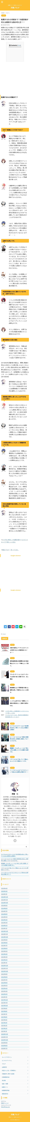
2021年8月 (4, 1011)
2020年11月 (4, 1037)
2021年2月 (4, 1028)
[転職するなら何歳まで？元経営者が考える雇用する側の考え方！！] (16, 626)
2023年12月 (4, 931)
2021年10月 (4, 1005)
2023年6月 (4, 948)
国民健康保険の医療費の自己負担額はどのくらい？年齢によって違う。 (19, 663)
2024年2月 (4, 925)
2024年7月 (4, 911)
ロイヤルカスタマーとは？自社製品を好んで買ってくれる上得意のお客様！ (19, 727)
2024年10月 (4, 902)
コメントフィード (6, 1105)
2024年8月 (4, 908)
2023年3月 (4, 957)
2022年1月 (4, 997)
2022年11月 (4, 968)
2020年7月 (4, 1048)
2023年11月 (4, 934)
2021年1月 (4, 1031)
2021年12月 (4, 1000)
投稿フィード (5, 1103)
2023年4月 (4, 954)
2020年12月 (4, 1034)
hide (19, 45)
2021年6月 (4, 1017)
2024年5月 (4, 917)
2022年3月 (4, 991)
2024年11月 (4, 900)
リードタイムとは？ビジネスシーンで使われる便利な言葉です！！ (14, 873)
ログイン (3, 1101)
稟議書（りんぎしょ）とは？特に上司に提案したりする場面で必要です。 (19, 750)
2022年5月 (4, 985)
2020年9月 (4, 1043)
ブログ (4, 634)
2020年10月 (4, 1040)
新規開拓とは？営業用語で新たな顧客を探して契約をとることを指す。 (19, 690)
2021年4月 (4, 1023)
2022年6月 (4, 982)
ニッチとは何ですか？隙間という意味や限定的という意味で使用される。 (19, 703)
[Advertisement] (15, 78)
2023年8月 (4, 942)
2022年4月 (4, 988)
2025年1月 (4, 894)
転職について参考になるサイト (15, 1117)
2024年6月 (4, 914)
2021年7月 (4, 1014)
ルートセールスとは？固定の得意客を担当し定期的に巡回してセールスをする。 (19, 738)
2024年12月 (4, 897)
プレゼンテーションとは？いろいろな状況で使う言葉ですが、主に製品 (19, 677)
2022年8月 (4, 977)
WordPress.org (5, 1107)
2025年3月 (4, 891)
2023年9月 (4, 940)
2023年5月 (4, 951)
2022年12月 (4, 965)
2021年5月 (4, 1020)
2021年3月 (4, 1025)
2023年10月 (4, 937)
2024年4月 (4, 920)
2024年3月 (4, 922)
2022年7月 (4, 980)
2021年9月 (4, 1008)
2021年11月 (4, 1002)
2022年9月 (4, 974)
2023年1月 (4, 962)
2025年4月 (4, 888)
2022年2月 (4, 994)
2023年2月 (4, 960)
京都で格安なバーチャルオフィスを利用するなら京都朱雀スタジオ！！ (19, 650)
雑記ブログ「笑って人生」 (10, 550)
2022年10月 (4, 971)
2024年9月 (4, 905)
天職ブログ (15, 8)
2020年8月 (4, 1045)
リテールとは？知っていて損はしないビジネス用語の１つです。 (14, 868)
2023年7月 (4, 945)
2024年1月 (4, 928)
